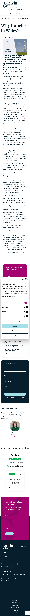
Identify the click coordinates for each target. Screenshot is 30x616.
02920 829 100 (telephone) (11, 564)
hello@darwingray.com (7, 552)
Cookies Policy (15, 607)
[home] (7, 547)
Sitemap (15, 612)
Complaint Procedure (15, 609)
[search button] (9, 9)
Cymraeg (18, 13)
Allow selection (15, 330)
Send (15, 394)
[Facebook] (22, 546)
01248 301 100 (7, 578)
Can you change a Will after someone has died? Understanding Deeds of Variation (13, 341)
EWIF (25, 118)
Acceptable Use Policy (15, 604)
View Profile (15, 436)
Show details (22, 321)
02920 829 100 (17, 9)
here (13, 254)
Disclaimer (15, 600)
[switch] (26, 307)
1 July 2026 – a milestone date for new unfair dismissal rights (13, 350)
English (12, 13)
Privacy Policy (15, 398)
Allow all (15, 326)
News (8, 18)
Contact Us (4, 416)
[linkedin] (24, 546)
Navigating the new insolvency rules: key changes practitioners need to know (14, 354)
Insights (14, 18)
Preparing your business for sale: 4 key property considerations (13, 346)
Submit (9, 533)
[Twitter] (19, 546)
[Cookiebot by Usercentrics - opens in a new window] (22, 279)
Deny (15, 335)
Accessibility (15, 602)
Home (2, 18)
